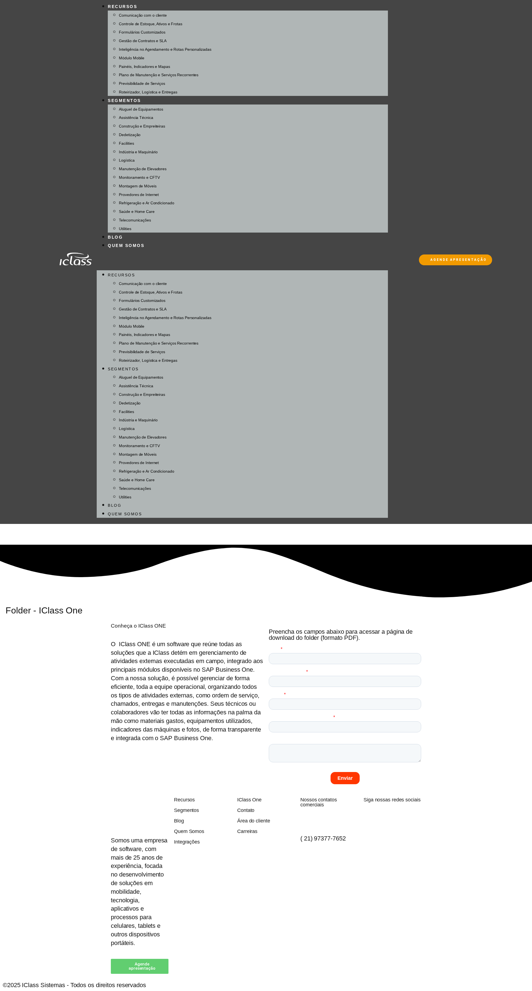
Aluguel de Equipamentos (141, 109)
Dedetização (129, 135)
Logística (126, 160)
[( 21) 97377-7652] (307, 820)
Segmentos (124, 100)
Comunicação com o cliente (143, 15)
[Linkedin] (412, 815)
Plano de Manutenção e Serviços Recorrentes (158, 75)
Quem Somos (126, 245)
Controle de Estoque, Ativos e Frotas (150, 24)
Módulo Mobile (131, 58)
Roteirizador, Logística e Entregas (148, 92)
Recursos (122, 6)
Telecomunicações (135, 220)
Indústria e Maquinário (138, 152)
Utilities (125, 228)
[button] (242, 260)
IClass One (249, 800)
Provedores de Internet (139, 194)
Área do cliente (253, 821)
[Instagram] (398, 815)
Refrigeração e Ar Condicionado (146, 203)
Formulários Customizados (142, 32)
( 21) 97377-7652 (323, 838)
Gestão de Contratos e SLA (143, 41)
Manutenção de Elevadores (143, 169)
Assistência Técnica (136, 117)
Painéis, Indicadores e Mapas (144, 66)
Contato (245, 810)
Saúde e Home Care (136, 211)
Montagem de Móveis (137, 186)
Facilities (126, 143)
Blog (115, 237)
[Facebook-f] (370, 815)
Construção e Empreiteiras (142, 126)
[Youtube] (384, 815)
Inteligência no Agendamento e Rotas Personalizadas (165, 49)
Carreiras (247, 831)
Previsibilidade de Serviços (142, 83)
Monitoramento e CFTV (139, 177)
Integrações (187, 842)
